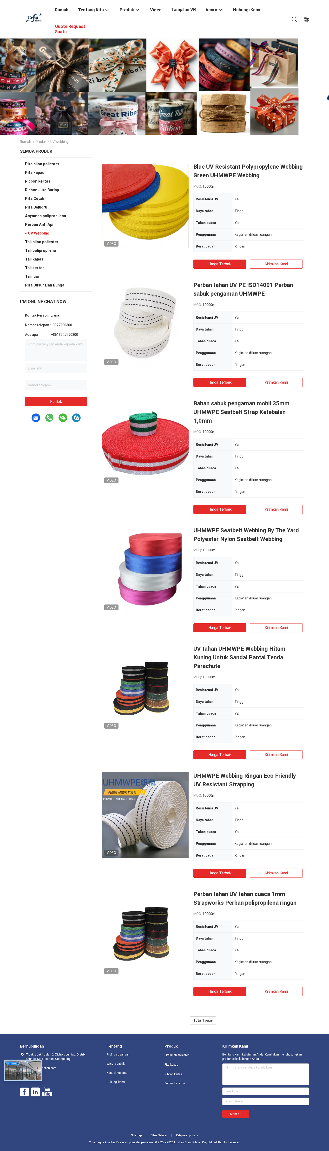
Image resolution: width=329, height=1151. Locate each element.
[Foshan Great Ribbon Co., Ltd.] (34, 17)
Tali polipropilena (40, 250)
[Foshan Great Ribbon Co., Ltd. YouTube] (47, 1092)
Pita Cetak (34, 198)
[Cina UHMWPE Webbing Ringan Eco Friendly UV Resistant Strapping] (145, 815)
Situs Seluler (159, 1135)
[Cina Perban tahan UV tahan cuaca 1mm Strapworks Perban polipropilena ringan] (145, 933)
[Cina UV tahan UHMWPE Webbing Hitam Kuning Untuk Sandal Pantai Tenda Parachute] (145, 688)
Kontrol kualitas (117, 1073)
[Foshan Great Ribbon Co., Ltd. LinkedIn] (35, 1092)
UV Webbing (38, 233)
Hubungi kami (116, 1082)
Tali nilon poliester (42, 242)
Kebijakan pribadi (187, 1135)
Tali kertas (35, 268)
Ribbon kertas (37, 181)
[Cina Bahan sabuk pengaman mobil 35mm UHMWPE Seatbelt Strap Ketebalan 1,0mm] (145, 442)
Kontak (56, 401)
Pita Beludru (36, 207)
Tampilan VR (183, 9)
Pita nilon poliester (42, 164)
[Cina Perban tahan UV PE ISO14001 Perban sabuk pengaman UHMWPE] (145, 324)
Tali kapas (34, 259)
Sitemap (136, 1135)
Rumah (25, 142)
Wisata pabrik (116, 1063)
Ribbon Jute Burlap (42, 190)
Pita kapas (34, 172)
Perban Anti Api (39, 224)
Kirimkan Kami (276, 264)
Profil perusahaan (118, 1054)
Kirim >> (235, 1114)
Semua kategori (174, 1083)
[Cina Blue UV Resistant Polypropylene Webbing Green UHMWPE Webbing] (145, 206)
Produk (41, 142)
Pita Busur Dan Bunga (44, 285)
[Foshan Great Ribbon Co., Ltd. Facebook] (24, 1092)
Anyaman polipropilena (45, 216)
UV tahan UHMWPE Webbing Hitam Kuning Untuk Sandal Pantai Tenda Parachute (239, 657)
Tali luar (32, 276)
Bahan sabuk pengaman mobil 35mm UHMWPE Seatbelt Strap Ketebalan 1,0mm (241, 412)
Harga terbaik (220, 264)
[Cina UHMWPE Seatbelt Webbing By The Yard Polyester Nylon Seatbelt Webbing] (145, 569)
